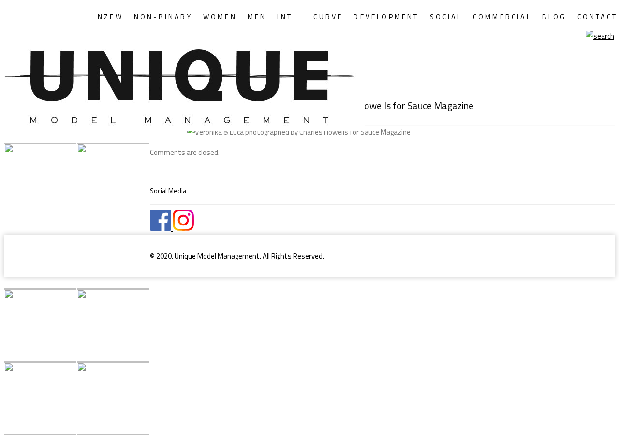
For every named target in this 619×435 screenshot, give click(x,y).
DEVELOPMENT (386, 17)
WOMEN (220, 17)
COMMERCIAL (502, 17)
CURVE (328, 17)
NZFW (110, 17)
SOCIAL (446, 17)
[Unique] (95, 80)
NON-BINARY (163, 17)
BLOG (554, 17)
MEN (257, 17)
